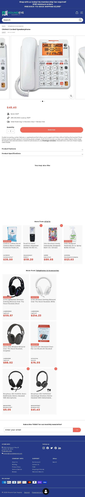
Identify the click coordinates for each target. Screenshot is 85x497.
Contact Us (35, 464)
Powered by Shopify (40, 492)
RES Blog (14, 464)
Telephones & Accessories (15, 26)
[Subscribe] (77, 430)
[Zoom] (71, 96)
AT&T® (4, 32)
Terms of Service (17, 469)
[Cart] (76, 12)
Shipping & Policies (38, 469)
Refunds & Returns (37, 472)
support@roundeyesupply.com (12, 453)
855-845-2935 (7, 451)
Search (55, 462)
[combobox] (42, 20)
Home (3, 26)
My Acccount (36, 462)
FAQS (33, 467)
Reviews (14, 472)
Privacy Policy (16, 467)
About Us (14, 462)
